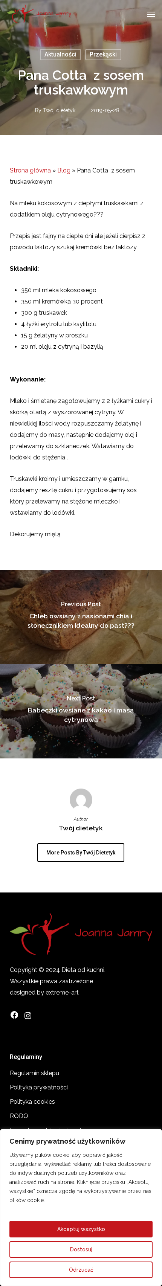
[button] (151, 14)
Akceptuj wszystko (81, 1229)
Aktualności (60, 54)
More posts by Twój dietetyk (80, 853)
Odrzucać (81, 1270)
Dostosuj (81, 1249)
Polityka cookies (32, 1101)
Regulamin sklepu (34, 1073)
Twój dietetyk (59, 110)
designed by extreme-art (44, 992)
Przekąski (103, 54)
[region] (81, 1207)
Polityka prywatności (39, 1087)
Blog (63, 170)
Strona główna (30, 170)
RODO (19, 1116)
